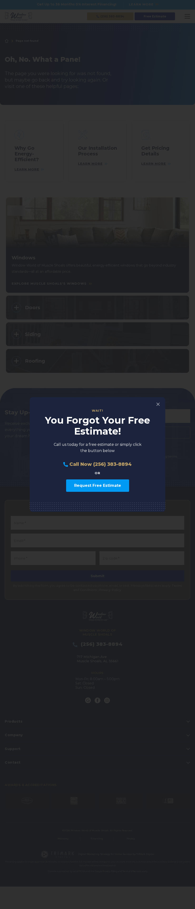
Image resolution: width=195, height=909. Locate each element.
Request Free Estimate (97, 485)
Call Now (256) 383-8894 (100, 464)
